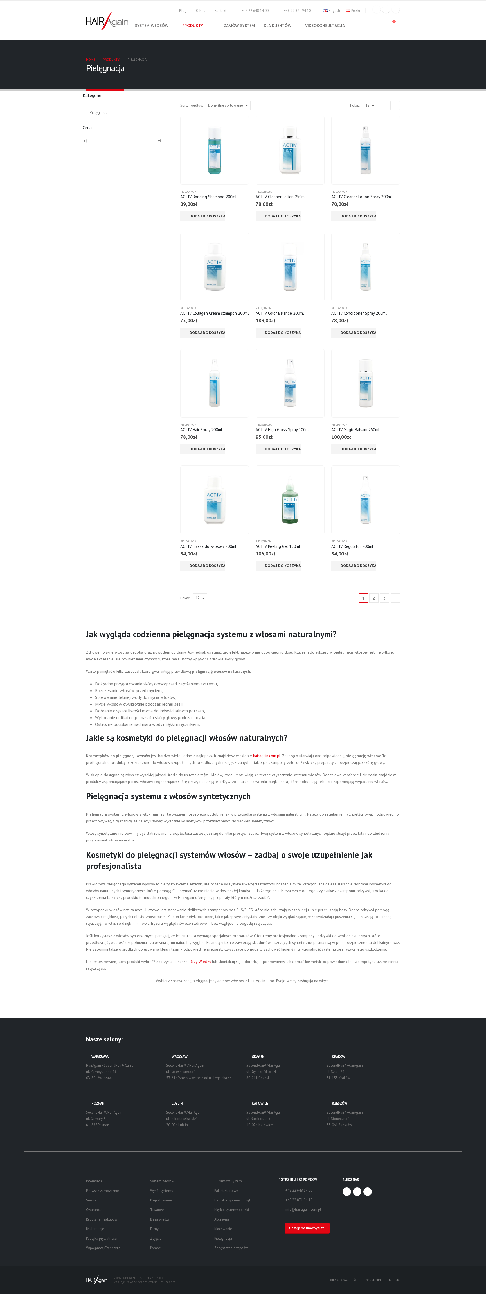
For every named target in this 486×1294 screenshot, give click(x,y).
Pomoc (155, 1248)
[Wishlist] (379, 24)
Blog (182, 10)
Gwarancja (94, 1209)
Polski (355, 10)
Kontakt (220, 10)
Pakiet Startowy (226, 1190)
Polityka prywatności (101, 1238)
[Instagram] (396, 9)
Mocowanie (223, 1229)
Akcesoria (221, 1219)
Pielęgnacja (188, 191)
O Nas (200, 10)
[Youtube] (386, 9)
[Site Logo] (107, 21)
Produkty (192, 25)
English (334, 10)
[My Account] (367, 24)
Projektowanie (161, 1200)
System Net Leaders (161, 1282)
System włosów (152, 25)
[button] (356, 24)
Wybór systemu (161, 1190)
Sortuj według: (191, 105)
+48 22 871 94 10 (297, 10)
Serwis (91, 1200)
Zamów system (239, 25)
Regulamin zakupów (101, 1219)
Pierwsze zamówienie (102, 1190)
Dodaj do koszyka (207, 216)
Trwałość (157, 1209)
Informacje (94, 1181)
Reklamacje (95, 1229)
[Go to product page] (215, 150)
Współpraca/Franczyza (103, 1248)
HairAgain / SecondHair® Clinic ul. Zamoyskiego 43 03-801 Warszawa (109, 1071)
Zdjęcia (155, 1238)
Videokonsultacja (325, 25)
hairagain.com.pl (266, 755)
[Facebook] (377, 9)
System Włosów (162, 1181)
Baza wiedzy (160, 1219)
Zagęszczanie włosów (231, 1248)
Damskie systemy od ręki (233, 1200)
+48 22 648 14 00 (255, 10)
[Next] (395, 598)
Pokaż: (355, 105)
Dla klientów (278, 25)
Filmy (154, 1229)
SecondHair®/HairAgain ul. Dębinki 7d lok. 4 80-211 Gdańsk (264, 1071)
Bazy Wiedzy (200, 961)
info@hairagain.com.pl (303, 1209)
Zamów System (229, 1181)
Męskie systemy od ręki (231, 1209)
